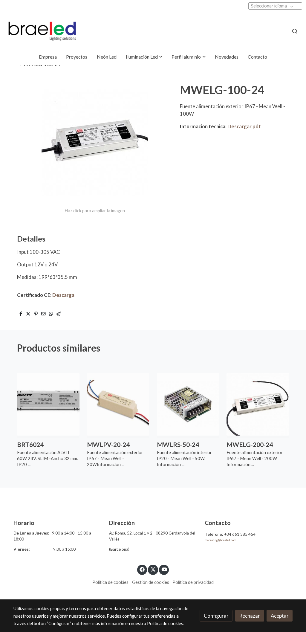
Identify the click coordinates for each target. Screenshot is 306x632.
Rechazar (249, 616)
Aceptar (280, 616)
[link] (42, 31)
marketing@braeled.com (220, 540)
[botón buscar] (294, 31)
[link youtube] (164, 569)
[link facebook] (142, 569)
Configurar (216, 616)
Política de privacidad (193, 582)
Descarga (63, 295)
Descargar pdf (244, 126)
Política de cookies (110, 582)
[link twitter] (153, 569)
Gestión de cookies (150, 582)
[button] (144, 57)
